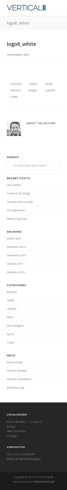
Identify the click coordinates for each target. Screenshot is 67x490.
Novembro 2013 (16, 255)
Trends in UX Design (18, 193)
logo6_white (21, 43)
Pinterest (15, 90)
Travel (10, 342)
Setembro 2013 (16, 272)
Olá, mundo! (14, 185)
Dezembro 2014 (16, 246)
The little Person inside (20, 202)
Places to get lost (17, 218)
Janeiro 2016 (14, 238)
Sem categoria (15, 325)
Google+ (32, 90)
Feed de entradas (17, 370)
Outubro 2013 (15, 263)
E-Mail (13, 96)
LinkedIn (49, 90)
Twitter (32, 84)
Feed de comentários (19, 379)
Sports (10, 334)
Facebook (15, 84)
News (10, 317)
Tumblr (48, 84)
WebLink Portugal (44, 481)
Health (10, 300)
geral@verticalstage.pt (28, 459)
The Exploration (16, 210)
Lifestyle (11, 308)
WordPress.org (15, 387)
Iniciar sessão (15, 362)
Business (12, 292)
